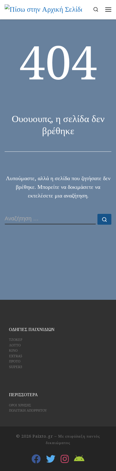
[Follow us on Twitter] (50, 459)
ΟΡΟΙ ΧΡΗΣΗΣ (20, 405)
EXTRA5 (15, 356)
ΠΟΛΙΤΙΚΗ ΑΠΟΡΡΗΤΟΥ (28, 411)
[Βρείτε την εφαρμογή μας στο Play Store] (79, 459)
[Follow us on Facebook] (36, 459)
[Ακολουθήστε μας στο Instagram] (65, 459)
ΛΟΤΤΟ (15, 345)
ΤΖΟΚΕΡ (15, 340)
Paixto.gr (42, 436)
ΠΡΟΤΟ (14, 361)
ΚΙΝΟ (13, 351)
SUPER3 (15, 367)
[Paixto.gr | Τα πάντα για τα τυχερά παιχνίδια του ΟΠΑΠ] (43, 9)
